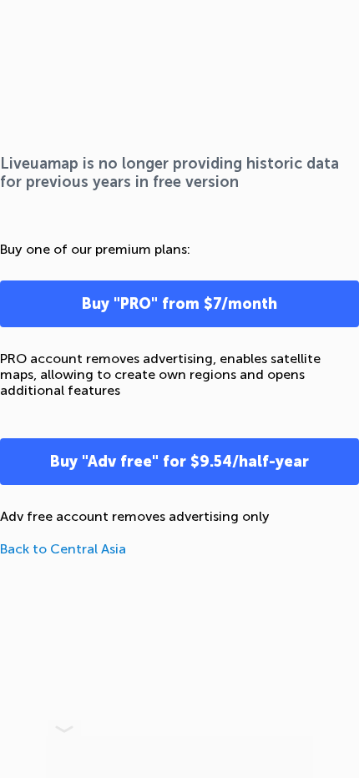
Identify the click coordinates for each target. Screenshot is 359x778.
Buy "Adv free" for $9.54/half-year (179, 461)
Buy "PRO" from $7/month (179, 304)
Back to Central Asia (63, 549)
